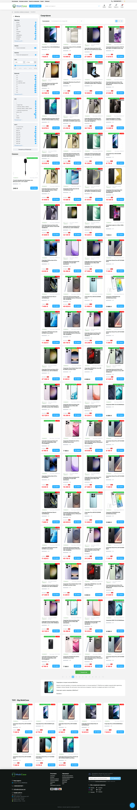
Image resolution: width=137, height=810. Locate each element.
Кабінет (104, 7)
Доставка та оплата (23, 1)
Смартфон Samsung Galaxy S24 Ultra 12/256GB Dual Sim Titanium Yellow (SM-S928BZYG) (71, 155)
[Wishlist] (39, 163)
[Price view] (122, 21)
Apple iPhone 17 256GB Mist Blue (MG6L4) (71, 798)
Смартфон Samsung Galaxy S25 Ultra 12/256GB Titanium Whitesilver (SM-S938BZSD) (72, 298)
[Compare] (39, 166)
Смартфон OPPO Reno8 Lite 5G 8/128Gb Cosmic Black (49, 332)
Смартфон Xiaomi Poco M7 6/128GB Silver (115, 261)
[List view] (119, 21)
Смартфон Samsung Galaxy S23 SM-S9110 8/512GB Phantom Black (93, 49)
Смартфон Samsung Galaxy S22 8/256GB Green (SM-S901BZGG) (93, 227)
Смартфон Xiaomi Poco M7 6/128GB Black (115, 332)
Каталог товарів (36, 6)
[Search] (99, 6)
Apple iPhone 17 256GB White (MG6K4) (92, 798)
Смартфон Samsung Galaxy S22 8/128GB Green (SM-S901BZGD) (93, 154)
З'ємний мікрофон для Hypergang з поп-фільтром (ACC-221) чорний (23, 181)
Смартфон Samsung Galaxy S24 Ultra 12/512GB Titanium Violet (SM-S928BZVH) (51, 226)
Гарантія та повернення (34, 1)
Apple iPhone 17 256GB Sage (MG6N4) (113, 764)
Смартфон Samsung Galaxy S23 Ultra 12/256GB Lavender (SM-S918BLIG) (93, 334)
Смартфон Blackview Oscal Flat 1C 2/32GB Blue (71, 82)
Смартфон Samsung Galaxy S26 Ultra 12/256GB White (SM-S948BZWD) (50, 798)
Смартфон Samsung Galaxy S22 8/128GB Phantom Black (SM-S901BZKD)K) (114, 191)
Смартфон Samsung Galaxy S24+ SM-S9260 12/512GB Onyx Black (114, 730)
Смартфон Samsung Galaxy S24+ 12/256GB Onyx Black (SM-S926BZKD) (50, 694)
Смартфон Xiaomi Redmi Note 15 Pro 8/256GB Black (114, 692)
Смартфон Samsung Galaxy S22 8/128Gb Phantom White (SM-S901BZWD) (71, 406)
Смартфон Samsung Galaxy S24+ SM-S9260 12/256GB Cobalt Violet (71, 120)
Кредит (42, 1)
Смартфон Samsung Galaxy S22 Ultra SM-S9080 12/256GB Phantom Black (115, 800)
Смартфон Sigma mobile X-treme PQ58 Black (71, 764)
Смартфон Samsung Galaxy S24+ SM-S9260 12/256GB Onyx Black (93, 190)
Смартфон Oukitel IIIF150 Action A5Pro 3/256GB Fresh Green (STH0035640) (71, 729)
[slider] (15, 65)
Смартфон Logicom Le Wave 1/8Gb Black (114, 225)
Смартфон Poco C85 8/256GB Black (51, 47)
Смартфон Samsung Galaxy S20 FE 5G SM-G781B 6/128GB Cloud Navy (50, 119)
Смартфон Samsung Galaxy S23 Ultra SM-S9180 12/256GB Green (50, 155)
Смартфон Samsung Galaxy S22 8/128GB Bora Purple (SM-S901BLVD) (71, 263)
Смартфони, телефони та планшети (21, 11)
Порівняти (116, 5)
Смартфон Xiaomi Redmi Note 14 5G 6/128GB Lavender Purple (72, 369)
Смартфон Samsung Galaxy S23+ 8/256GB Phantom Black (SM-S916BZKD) (93, 263)
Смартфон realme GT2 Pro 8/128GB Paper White (72, 47)
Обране (110, 5)
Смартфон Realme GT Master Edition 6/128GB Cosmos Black (113, 119)
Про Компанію (15, 1)
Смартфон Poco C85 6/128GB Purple (113, 154)
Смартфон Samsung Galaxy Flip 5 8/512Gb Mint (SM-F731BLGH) (93, 692)
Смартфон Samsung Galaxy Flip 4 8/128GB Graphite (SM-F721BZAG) (93, 82)
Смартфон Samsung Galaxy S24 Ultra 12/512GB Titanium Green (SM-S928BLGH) (115, 370)
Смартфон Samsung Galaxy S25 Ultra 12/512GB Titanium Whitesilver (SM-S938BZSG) (93, 442)
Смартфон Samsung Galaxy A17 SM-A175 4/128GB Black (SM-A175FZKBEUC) (50, 442)
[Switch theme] (124, 1)
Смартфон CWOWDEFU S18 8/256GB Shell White (113, 297)
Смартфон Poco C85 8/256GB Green (92, 729)
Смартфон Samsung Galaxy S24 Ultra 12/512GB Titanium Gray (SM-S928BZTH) (114, 83)
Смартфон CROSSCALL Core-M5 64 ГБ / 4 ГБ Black (93, 369)
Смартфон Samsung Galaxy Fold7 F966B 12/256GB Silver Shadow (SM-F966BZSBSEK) (50, 729)
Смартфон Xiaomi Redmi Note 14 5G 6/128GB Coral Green (94, 764)
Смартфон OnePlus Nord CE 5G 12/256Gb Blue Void (71, 189)
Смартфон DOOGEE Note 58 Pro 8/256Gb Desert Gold (71, 441)
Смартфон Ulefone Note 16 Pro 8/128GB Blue (49, 261)
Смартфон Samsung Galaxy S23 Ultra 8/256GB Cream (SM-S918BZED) (50, 84)
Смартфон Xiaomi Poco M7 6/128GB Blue (115, 441)
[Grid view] (116, 21)
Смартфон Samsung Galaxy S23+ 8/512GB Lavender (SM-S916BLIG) (50, 406)
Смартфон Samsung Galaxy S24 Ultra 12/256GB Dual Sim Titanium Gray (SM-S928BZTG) (93, 120)
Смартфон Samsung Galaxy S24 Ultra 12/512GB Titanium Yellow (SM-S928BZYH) (50, 190)
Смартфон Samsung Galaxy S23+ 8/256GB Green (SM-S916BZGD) (50, 370)
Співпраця (47, 1)
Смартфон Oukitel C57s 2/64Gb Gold (71, 692)
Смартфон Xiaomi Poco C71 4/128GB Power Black (49, 764)
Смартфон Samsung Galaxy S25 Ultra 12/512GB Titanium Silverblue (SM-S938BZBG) (71, 333)
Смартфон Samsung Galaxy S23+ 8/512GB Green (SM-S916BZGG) (71, 227)
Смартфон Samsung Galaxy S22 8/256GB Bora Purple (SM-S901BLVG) (93, 407)
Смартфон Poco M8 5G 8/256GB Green (93, 297)
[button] (37, 173)
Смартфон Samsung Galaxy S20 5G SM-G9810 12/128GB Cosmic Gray (115, 47)
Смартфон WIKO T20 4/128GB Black (115, 404)
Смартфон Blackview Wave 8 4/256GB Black (49, 297)
